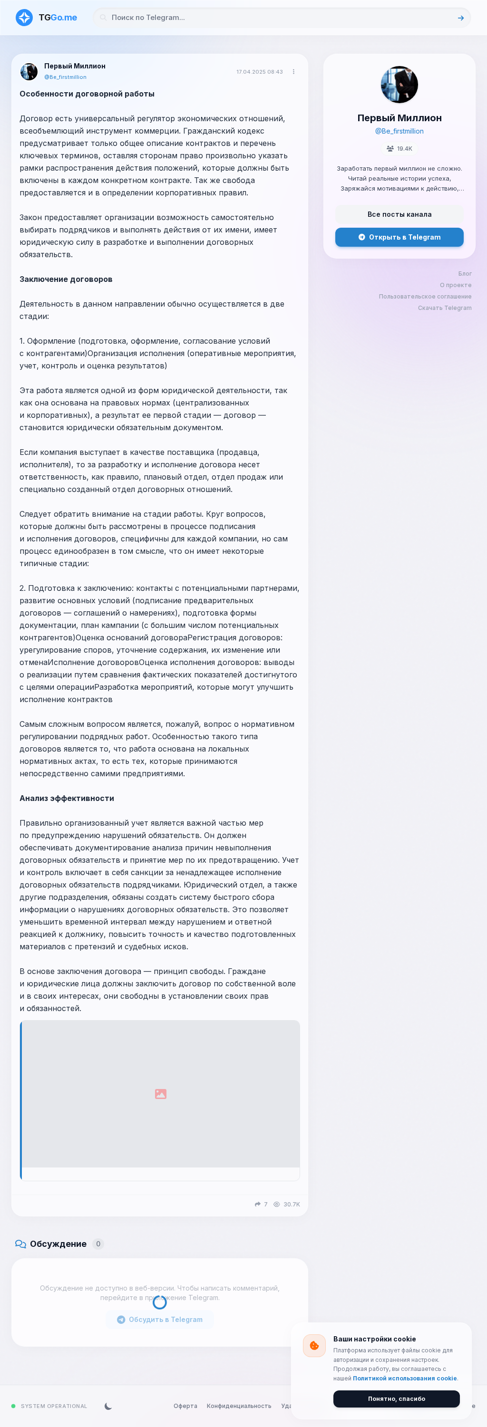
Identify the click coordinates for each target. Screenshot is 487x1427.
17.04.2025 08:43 (259, 71)
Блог (465, 273)
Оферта (185, 1405)
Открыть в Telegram (405, 237)
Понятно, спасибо (396, 1398)
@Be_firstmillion (65, 77)
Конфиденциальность (239, 1405)
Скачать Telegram (445, 307)
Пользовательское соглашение (425, 296)
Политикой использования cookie (405, 1378)
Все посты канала (400, 214)
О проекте (456, 285)
